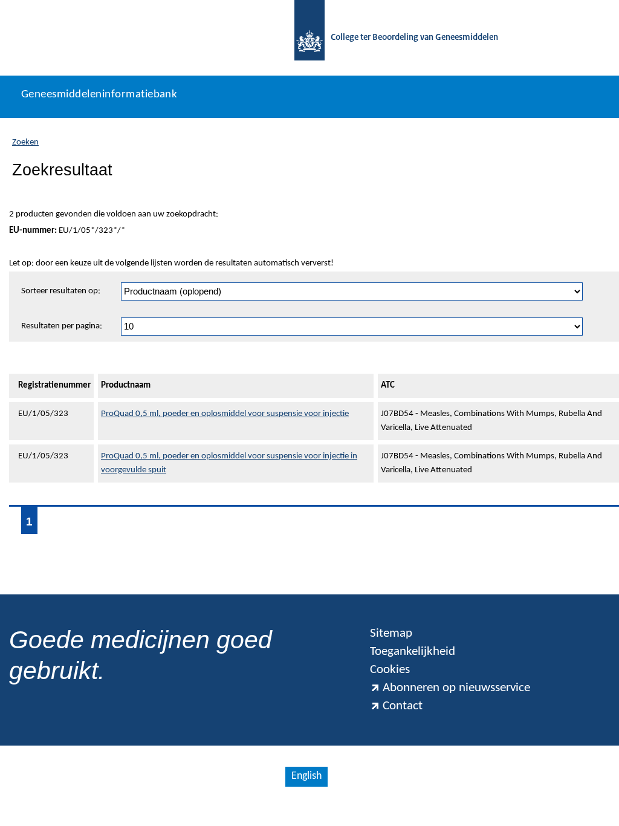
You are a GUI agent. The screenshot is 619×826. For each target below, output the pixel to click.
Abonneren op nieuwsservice (456, 687)
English (306, 776)
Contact (403, 706)
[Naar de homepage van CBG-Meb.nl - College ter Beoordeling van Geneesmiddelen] (309, 38)
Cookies (390, 669)
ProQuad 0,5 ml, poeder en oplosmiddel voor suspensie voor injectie (225, 413)
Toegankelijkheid (412, 651)
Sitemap (391, 633)
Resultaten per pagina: (61, 326)
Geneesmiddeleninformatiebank (99, 94)
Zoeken (25, 142)
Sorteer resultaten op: (60, 291)
